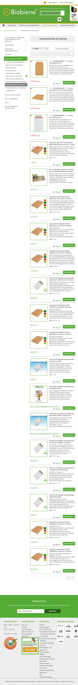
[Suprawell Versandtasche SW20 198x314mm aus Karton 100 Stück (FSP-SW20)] (38, 204)
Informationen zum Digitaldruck (45, 649)
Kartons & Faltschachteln (13, 95)
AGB (40, 675)
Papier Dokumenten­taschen (14, 79)
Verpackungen (9, 45)
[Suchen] (62, 13)
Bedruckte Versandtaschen (14, 65)
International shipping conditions (46, 644)
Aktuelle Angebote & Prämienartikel (11, 107)
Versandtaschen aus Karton (15, 85)
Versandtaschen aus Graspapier (16, 82)
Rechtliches (43, 672)
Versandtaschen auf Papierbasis (16, 88)
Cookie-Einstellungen (46, 666)
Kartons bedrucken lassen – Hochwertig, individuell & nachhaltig (47, 634)
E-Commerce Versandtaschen (15, 62)
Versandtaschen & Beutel (13, 59)
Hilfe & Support (26, 629)
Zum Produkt (69, 82)
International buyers (66, 2)
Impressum (43, 668)
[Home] (3, 25)
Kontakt (24, 627)
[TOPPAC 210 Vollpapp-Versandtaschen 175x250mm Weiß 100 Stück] (38, 475)
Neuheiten (8, 54)
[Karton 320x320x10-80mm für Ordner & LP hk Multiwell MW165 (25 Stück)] (38, 177)
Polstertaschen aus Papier (14, 76)
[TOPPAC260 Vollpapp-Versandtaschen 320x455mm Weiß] (38, 394)
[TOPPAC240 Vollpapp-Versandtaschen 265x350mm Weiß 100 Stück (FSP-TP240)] (38, 421)
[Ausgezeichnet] (12, 643)
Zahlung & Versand (28, 632)
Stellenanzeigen (44, 663)
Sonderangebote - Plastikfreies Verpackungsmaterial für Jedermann (14, 39)
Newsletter (25, 636)
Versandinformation (45, 677)
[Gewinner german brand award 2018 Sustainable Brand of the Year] (74, 13)
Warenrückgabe (27, 634)
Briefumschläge (11, 70)
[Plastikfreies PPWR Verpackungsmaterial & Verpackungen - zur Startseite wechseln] (20, 12)
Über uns (25, 625)
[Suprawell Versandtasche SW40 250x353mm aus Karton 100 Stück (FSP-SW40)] (38, 529)
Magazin (42, 654)
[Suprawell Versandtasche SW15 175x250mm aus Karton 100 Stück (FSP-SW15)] (38, 312)
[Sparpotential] (30, 645)
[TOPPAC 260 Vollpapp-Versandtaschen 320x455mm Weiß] (38, 367)
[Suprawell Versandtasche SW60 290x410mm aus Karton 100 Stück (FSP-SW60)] (38, 231)
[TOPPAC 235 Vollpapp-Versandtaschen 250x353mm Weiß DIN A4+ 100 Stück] (38, 285)
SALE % (7, 102)
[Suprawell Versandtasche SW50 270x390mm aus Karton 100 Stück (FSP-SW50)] (38, 556)
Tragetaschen (10, 90)
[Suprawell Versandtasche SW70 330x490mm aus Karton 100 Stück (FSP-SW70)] (38, 258)
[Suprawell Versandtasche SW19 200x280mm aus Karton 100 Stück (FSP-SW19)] (38, 340)
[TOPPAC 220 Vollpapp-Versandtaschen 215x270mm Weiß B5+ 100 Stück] (38, 448)
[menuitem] (52, 12)
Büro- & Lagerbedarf (11, 99)
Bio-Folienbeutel (11, 68)
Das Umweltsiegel (45, 657)
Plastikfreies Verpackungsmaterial (11, 50)
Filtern (36, 48)
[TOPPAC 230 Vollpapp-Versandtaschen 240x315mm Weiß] (38, 502)
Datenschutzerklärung (46, 670)
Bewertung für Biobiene (47, 659)
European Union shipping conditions (47, 640)
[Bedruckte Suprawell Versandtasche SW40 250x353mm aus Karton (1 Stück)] (38, 150)
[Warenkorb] (59, 19)
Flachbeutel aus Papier (13, 73)
